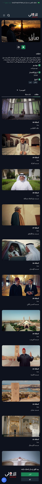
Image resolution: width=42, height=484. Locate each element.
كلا (30, 479)
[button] (4, 480)
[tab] (36, 94)
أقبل (30, 474)
